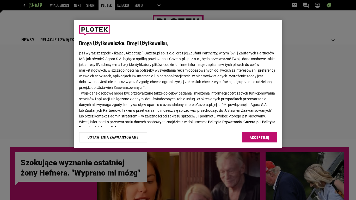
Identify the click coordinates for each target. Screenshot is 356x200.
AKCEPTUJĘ (259, 137)
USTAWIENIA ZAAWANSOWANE (113, 137)
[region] (178, 84)
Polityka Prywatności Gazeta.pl (234, 122)
